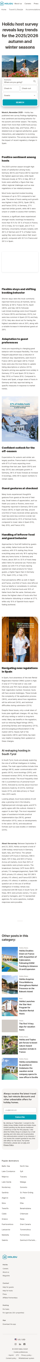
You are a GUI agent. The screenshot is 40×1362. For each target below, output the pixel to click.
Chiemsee (24, 1214)
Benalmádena (25, 1208)
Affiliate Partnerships (10, 1298)
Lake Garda (6, 1182)
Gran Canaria (25, 1224)
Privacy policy (26, 1355)
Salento (5, 1240)
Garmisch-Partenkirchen (30, 1240)
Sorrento (23, 1187)
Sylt (21, 1171)
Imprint (11, 1355)
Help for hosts (8, 1291)
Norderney (6, 1187)
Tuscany (23, 1177)
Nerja (22, 1219)
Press (36, 3)
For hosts (6, 1309)
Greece (5, 1219)
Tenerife (5, 1208)
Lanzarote (6, 1229)
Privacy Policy (9, 1145)
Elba (22, 1203)
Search (20, 102)
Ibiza (4, 1203)
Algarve (5, 1198)
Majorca (5, 1177)
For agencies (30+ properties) (13, 1313)
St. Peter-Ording (26, 1192)
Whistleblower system (26, 1358)
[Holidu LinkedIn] (20, 1344)
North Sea (24, 1166)
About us (18, 3)
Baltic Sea (6, 1166)
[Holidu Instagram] (16, 1344)
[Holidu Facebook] (24, 1344)
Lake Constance (8, 1171)
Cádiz (4, 1214)
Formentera (24, 1235)
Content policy (11, 1358)
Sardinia (5, 1192)
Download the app (9, 1324)
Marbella (5, 1235)
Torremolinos (25, 1229)
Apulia (22, 1198)
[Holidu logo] (6, 4)
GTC (25, 1143)
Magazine (6, 1276)
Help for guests (8, 1287)
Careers (28, 3)
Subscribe (20, 1117)
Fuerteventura (7, 1224)
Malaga (23, 1182)
